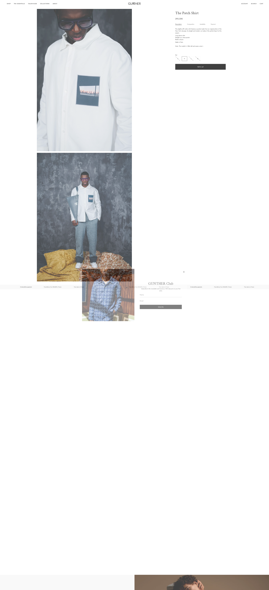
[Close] (184, 272)
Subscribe (161, 307)
